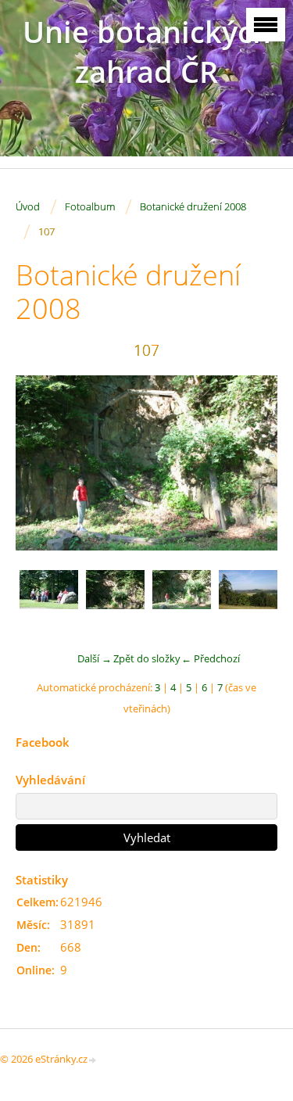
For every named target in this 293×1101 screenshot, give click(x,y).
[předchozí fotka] (41, 462)
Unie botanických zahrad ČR (147, 51)
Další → (94, 658)
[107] (181, 599)
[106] (115, 599)
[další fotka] (252, 462)
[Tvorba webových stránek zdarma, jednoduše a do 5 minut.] (93, 1060)
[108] (248, 599)
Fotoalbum (90, 206)
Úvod (28, 206)
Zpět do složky (146, 658)
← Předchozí (210, 658)
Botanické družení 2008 (193, 206)
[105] (49, 599)
